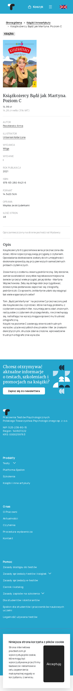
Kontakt (8, 538)
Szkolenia (9, 476)
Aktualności (10, 518)
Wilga (6, 148)
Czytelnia (9, 525)
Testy (6, 463)
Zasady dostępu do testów (20, 567)
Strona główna (14, 22)
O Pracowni (10, 512)
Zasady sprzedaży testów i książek (25, 573)
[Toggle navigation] (51, 6)
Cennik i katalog (13, 587)
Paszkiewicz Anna (13, 125)
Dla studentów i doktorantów (21, 600)
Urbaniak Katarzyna (14, 137)
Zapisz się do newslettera (24, 391)
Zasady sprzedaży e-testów (20, 580)
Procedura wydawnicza (18, 531)
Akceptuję (54, 664)
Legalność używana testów (20, 617)
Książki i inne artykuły (38, 22)
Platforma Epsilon (14, 469)
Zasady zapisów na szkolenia (21, 593)
